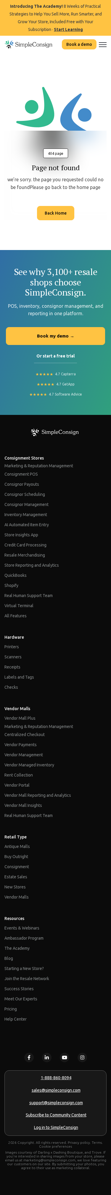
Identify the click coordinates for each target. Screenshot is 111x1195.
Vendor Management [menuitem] (23, 754)
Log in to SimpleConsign (56, 1127)
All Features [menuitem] (15, 615)
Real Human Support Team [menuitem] (28, 595)
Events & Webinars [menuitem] (21, 928)
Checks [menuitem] (11, 687)
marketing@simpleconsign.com (49, 1160)
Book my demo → (55, 335)
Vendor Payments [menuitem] (20, 744)
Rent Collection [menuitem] (18, 775)
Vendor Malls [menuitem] (17, 708)
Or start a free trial (55, 356)
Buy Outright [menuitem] (16, 856)
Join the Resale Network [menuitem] (26, 978)
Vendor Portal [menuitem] (17, 785)
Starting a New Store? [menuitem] (24, 968)
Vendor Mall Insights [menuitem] (23, 805)
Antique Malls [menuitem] (17, 846)
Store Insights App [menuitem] (21, 534)
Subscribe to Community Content (56, 1115)
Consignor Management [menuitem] (26, 504)
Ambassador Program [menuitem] (24, 938)
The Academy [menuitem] (17, 948)
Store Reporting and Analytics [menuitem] (31, 565)
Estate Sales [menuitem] (15, 876)
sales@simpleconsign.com (56, 1090)
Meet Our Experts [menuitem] (20, 998)
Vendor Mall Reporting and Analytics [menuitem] (37, 795)
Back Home (56, 213)
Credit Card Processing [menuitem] (25, 545)
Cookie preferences (55, 1146)
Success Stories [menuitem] (19, 988)
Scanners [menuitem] (13, 656)
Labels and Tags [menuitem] (19, 677)
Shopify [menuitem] (11, 585)
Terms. (97, 1142)
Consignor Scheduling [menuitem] (24, 494)
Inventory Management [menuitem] (25, 514)
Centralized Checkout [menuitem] (24, 734)
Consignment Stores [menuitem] (24, 458)
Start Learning (68, 29)
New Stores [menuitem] (15, 887)
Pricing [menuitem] (10, 1009)
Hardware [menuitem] (14, 637)
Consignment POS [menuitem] (21, 474)
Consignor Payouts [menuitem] (21, 484)
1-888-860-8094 (56, 1077)
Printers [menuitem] (11, 646)
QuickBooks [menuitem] (15, 575)
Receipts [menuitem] (12, 667)
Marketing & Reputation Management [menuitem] (38, 465)
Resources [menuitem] (14, 918)
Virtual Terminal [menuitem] (18, 605)
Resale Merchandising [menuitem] (24, 555)
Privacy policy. (79, 1142)
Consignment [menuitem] (16, 866)
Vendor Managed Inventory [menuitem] (29, 765)
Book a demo (79, 44)
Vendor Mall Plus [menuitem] (20, 718)
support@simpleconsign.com (56, 1102)
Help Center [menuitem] (15, 1019)
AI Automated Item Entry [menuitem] (26, 524)
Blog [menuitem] (8, 958)
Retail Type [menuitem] (15, 837)
